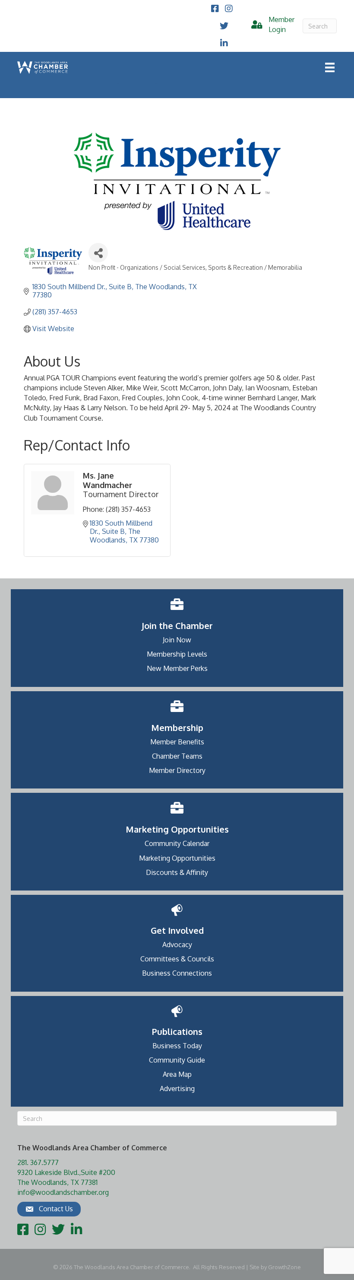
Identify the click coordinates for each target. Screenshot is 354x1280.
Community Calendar (177, 843)
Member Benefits (177, 741)
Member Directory (177, 770)
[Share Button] (98, 252)
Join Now (177, 639)
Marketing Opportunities (177, 858)
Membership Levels (177, 654)
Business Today (177, 1045)
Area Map (177, 1074)
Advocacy (177, 944)
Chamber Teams (177, 756)
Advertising (177, 1088)
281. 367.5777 (38, 1162)
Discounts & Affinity (177, 872)
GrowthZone (284, 1267)
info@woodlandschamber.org (63, 1192)
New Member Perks (177, 668)
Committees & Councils (177, 958)
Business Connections (177, 973)
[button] (49, 1209)
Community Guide (177, 1060)
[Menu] (330, 67)
